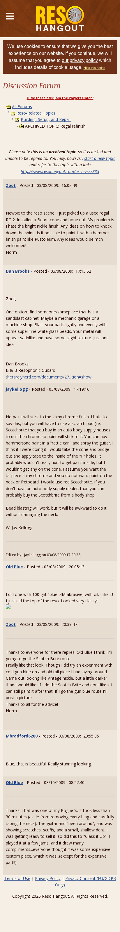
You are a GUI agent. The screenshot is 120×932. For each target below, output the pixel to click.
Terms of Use (17, 878)
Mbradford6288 (22, 736)
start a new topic (99, 158)
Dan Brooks (18, 271)
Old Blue (14, 566)
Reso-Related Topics (35, 113)
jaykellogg (17, 389)
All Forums (22, 106)
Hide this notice (94, 67)
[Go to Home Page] (60, 18)
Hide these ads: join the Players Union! (60, 98)
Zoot (11, 185)
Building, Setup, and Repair (46, 119)
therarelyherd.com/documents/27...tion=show (48, 377)
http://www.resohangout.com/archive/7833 (60, 171)
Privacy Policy (48, 878)
